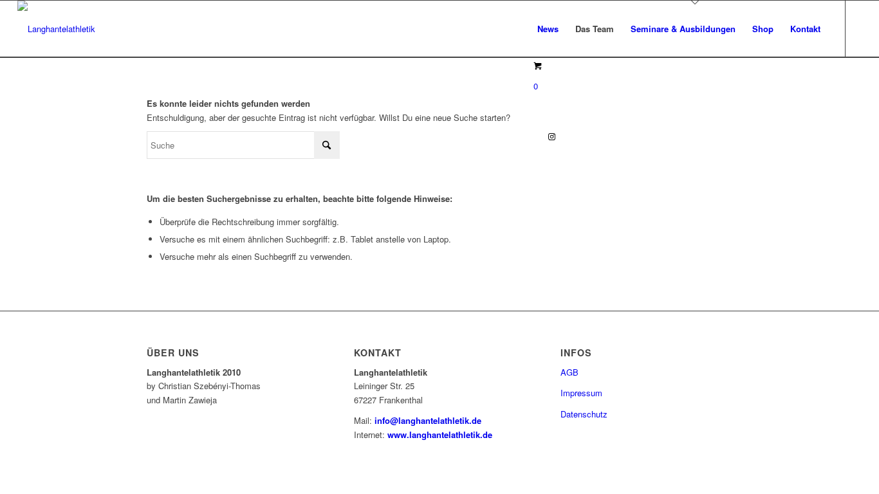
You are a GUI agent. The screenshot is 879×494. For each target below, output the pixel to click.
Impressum (581, 393)
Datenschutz (583, 414)
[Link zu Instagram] (552, 136)
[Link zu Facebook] (532, 136)
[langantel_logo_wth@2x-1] (56, 29)
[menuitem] (548, 29)
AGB (569, 372)
